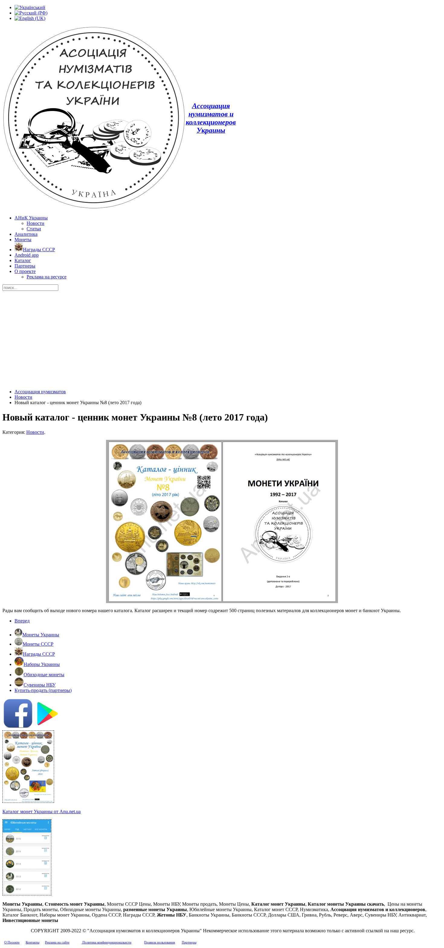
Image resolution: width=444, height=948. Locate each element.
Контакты (32, 942)
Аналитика (25, 234)
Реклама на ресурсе (46, 276)
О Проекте (12, 942)
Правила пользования (159, 942)
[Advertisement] (222, 336)
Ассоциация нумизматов (40, 391)
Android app (26, 255)
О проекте (25, 271)
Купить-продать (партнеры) (43, 690)
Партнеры (24, 265)
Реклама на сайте (57, 942)
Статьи (34, 228)
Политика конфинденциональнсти (106, 942)
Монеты (22, 239)
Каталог (22, 260)
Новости (35, 223)
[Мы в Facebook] (18, 726)
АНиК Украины (31, 217)
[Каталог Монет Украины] (28, 801)
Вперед (22, 620)
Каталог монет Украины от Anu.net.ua (41, 811)
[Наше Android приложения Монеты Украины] (222, 714)
